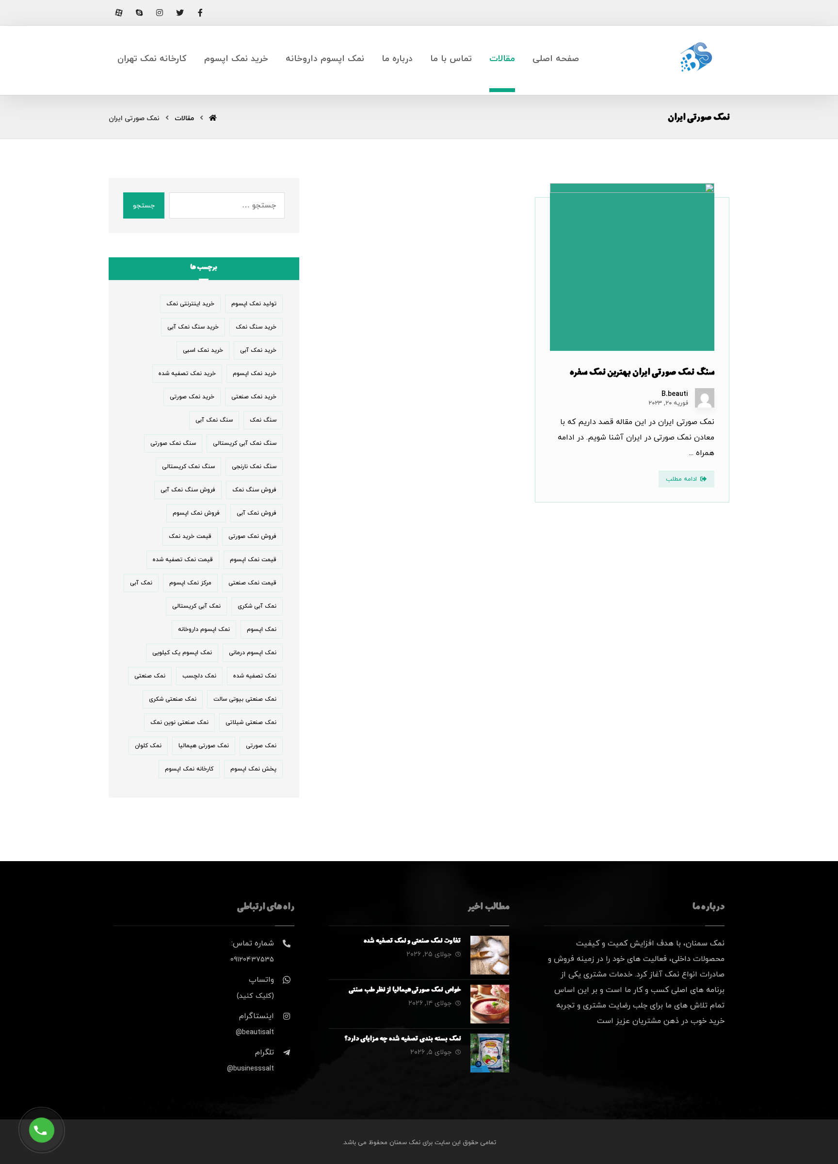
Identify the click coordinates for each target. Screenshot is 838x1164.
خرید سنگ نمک (256, 327)
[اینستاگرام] (159, 12)
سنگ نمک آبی (214, 420)
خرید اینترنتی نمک (190, 304)
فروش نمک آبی (256, 513)
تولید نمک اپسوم (253, 304)
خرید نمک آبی (258, 350)
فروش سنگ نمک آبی (188, 490)
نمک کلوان (148, 746)
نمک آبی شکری (257, 606)
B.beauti (674, 394)
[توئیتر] (180, 12)
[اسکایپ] (139, 12)
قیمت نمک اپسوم (253, 560)
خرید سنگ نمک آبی (193, 327)
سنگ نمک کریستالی (188, 467)
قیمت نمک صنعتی (252, 583)
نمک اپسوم (261, 629)
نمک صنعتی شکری (172, 699)
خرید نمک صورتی (192, 397)
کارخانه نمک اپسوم (189, 769)
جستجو (144, 205)
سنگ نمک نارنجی (254, 467)
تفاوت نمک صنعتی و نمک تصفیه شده (412, 941)
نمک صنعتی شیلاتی (251, 722)
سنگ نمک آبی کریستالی (244, 443)
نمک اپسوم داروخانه (204, 629)
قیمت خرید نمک (190, 536)
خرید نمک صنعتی (253, 397)
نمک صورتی (261, 746)
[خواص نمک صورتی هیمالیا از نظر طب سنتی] (489, 1004)
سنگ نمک (263, 420)
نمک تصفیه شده (254, 676)
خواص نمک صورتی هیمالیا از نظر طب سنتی (405, 990)
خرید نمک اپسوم (254, 374)
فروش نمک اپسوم (196, 513)
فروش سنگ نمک (254, 490)
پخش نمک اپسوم (253, 769)
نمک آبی (141, 583)
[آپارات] (119, 12)
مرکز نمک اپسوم (190, 583)
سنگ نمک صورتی (173, 443)
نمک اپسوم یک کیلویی (182, 653)
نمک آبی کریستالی (196, 606)
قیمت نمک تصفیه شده (183, 560)
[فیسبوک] (200, 12)
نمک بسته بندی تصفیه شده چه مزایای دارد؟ (403, 1039)
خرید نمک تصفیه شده (187, 374)
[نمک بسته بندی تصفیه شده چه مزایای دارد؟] (489, 1053)
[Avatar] (704, 398)
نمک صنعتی (149, 676)
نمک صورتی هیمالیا (203, 746)
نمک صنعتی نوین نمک (179, 722)
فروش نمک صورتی (252, 536)
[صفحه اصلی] (213, 118)
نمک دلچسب (199, 676)
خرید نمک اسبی (203, 350)
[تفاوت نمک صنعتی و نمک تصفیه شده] (489, 955)
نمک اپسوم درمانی (252, 653)
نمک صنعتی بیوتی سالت (244, 699)
